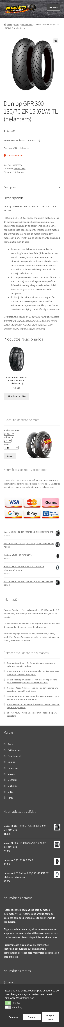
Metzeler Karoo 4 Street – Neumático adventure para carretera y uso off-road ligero (32, 689)
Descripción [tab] (10, 187)
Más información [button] (25, 998)
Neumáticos (26, 24)
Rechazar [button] (13, 1017)
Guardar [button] (32, 1017)
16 (14, 172)
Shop (16, 24)
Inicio (9, 24)
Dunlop (20, 172)
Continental (14, 756)
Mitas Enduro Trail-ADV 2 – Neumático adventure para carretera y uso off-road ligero (33, 673)
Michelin (12, 785)
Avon (10, 743)
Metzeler (12, 779)
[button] (55, 40)
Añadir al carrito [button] (17, 396)
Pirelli (11, 797)
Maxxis (11, 773)
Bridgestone (14, 750)
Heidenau (13, 767)
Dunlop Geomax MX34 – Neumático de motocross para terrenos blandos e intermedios (33, 698)
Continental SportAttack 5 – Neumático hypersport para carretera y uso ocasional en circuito (32, 681)
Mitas (11, 791)
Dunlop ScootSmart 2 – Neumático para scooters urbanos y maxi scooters (31, 664)
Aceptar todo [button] (50, 1017)
